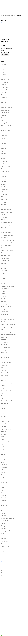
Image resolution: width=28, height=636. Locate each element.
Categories (4, 9)
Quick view (2, 57)
